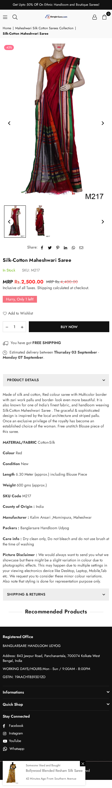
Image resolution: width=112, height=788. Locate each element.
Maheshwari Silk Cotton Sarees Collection (44, 28)
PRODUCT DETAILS (23, 379)
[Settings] (94, 16)
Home (7, 28)
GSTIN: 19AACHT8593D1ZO (24, 676)
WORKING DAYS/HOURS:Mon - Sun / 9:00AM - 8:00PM (46, 668)
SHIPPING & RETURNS (26, 594)
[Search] (15, 16)
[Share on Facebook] (42, 247)
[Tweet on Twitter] (50, 247)
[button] (104, 16)
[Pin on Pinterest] (58, 247)
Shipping (44, 287)
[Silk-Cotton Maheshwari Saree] (15, 221)
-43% (9, 47)
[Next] (102, 123)
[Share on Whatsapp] (73, 247)
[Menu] (5, 16)
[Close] (82, 763)
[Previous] (9, 123)
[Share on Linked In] (66, 247)
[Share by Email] (81, 247)
